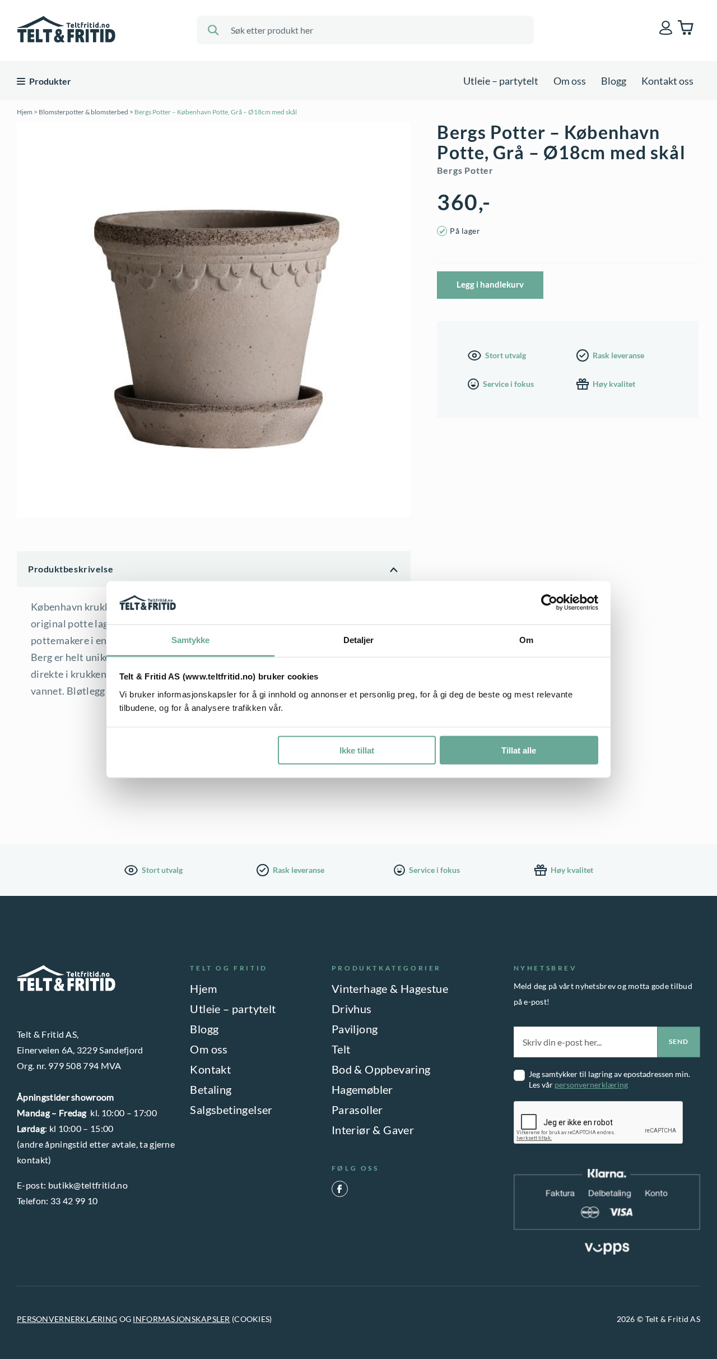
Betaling (210, 1089)
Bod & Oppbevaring (381, 1069)
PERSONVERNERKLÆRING (67, 1319)
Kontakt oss (667, 81)
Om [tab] (526, 639)
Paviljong (355, 1029)
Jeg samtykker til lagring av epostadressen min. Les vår (609, 1079)
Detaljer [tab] (358, 639)
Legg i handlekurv (490, 284)
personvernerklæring (591, 1084)
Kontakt (210, 1069)
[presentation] (599, 1123)
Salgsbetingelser (231, 1109)
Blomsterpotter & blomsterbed (83, 112)
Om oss (569, 81)
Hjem (24, 112)
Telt (341, 1049)
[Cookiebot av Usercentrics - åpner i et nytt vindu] (549, 602)
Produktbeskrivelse (70, 568)
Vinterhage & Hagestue (390, 988)
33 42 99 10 (74, 1200)
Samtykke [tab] (190, 639)
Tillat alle (518, 750)
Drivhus (352, 1008)
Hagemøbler (362, 1089)
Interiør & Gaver (373, 1129)
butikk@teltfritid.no (88, 1185)
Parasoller (357, 1109)
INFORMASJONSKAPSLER (181, 1319)
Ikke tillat (356, 750)
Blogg (613, 81)
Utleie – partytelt (500, 81)
